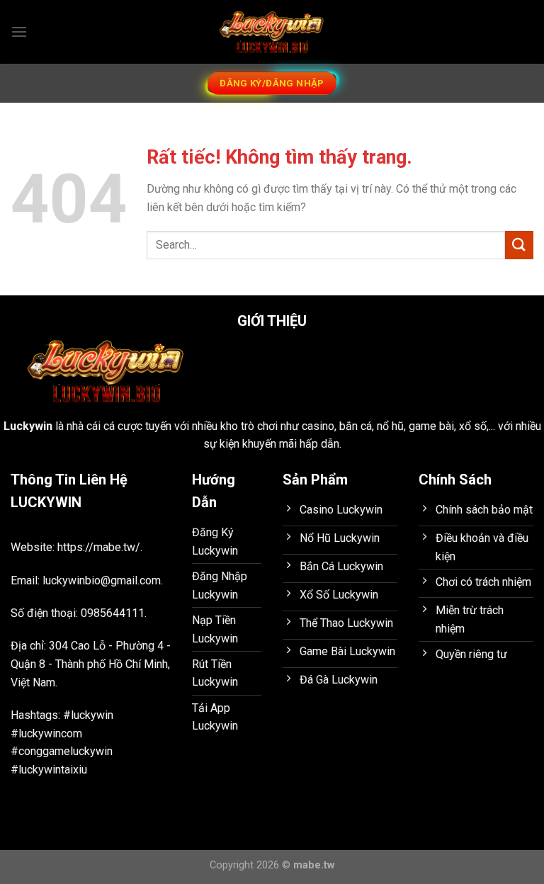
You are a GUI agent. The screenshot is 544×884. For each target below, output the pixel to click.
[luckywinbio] (272, 32)
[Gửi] (519, 245)
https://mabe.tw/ (98, 547)
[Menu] (19, 31)
